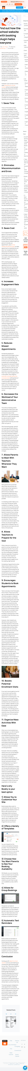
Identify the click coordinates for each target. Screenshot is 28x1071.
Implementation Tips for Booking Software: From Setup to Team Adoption (9, 1022)
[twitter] (24, 1044)
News (25, 50)
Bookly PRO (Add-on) (25, 253)
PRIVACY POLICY (12, 1063)
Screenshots (18, 1050)
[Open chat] (25, 1068)
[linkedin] (24, 1047)
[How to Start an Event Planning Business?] (15, 1014)
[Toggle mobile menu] (25, 7)
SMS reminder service (25, 239)
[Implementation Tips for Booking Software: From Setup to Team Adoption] (6, 1014)
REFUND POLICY (10, 1064)
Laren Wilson (5, 46)
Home (3, 10)
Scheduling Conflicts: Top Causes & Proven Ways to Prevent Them (12, 1022)
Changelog (17, 1046)
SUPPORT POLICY (17, 1064)
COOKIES (17, 1063)
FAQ (11, 1049)
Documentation (12, 1044)
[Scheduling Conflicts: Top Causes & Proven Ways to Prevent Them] (10, 1014)
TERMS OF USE (21, 1063)
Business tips (12, 10)
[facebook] (22, 1044)
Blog (7, 10)
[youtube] (22, 1047)
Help (11, 1040)
